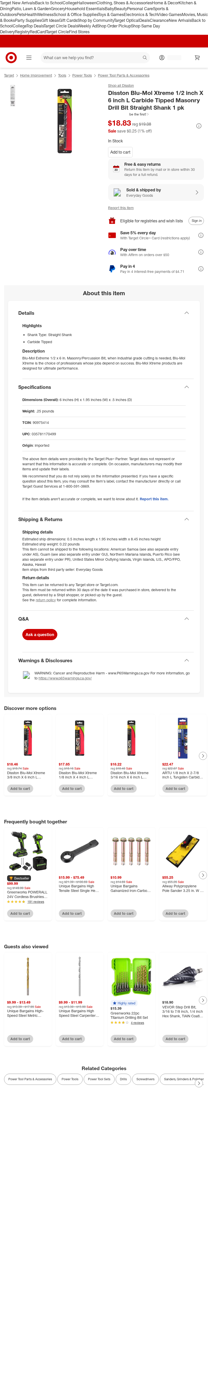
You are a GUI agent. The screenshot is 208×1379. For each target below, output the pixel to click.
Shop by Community (95, 20)
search (145, 58)
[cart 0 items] (197, 57)
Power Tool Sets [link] (99, 1079)
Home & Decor (165, 2)
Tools (62, 75)
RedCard (38, 31)
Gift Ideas (50, 20)
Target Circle (57, 31)
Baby (109, 8)
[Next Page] (203, 756)
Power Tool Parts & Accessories (123, 75)
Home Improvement (36, 75)
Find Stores (79, 31)
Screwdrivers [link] (145, 1079)
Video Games (169, 14)
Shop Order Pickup (114, 25)
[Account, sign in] (172, 57)
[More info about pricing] (199, 126)
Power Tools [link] (70, 1079)
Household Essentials (85, 8)
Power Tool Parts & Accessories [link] (30, 1079)
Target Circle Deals (61, 25)
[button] (128, 114)
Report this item (121, 208)
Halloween (86, 2)
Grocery (58, 8)
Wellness (45, 14)
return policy (46, 600)
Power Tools (82, 75)
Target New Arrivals (17, 2)
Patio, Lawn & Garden (31, 8)
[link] (128, 114)
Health (31, 14)
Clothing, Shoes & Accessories (124, 2)
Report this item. (154, 499)
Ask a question (40, 634)
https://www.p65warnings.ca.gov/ (65, 678)
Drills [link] (123, 1079)
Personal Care (140, 8)
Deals (144, 20)
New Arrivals (180, 20)
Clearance (159, 20)
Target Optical (126, 20)
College (70, 2)
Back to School (49, 2)
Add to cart (120, 152)
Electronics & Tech (140, 14)
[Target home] (11, 58)
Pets (21, 14)
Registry (22, 31)
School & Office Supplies (76, 14)
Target (9, 75)
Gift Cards (68, 20)
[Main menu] (28, 57)
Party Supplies (28, 20)
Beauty (120, 8)
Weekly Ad (87, 25)
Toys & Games (111, 14)
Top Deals (35, 25)
